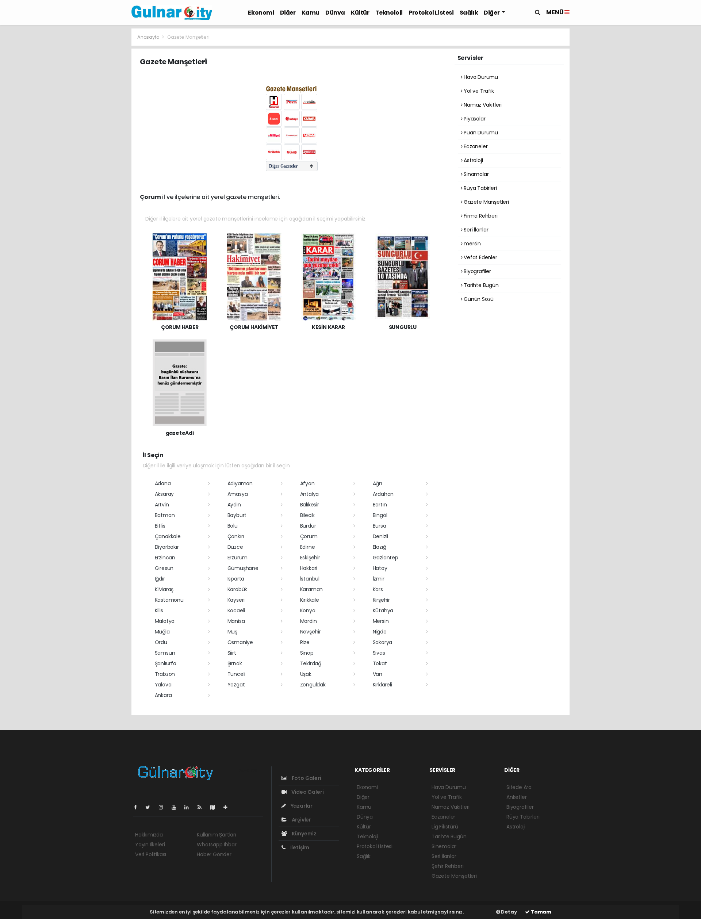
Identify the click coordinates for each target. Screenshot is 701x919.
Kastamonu (169, 600)
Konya (307, 610)
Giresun (164, 568)
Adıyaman (240, 483)
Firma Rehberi (479, 215)
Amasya (237, 494)
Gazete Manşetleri (485, 202)
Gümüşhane (242, 568)
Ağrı (377, 483)
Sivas (379, 652)
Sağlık (469, 12)
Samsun (165, 652)
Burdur (308, 525)
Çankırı (235, 536)
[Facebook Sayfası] (138, 807)
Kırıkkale (309, 600)
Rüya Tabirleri (479, 188)
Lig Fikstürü (445, 826)
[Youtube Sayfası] (177, 807)
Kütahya (383, 610)
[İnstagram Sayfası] (164, 807)
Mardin (308, 621)
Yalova (163, 684)
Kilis (159, 610)
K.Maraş (164, 589)
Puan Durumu (480, 132)
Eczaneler (474, 146)
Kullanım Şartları (216, 834)
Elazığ (379, 547)
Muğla (162, 631)
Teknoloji (389, 12)
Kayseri (236, 600)
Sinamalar (475, 174)
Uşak (305, 674)
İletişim (299, 847)
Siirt (231, 652)
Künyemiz (304, 833)
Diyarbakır (167, 547)
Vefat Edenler (479, 257)
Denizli (380, 536)
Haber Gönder (214, 854)
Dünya (335, 12)
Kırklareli (382, 684)
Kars (378, 589)
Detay (508, 911)
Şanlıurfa (165, 663)
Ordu (161, 642)
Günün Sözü (478, 299)
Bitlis (160, 525)
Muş (232, 631)
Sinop (307, 652)
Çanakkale (168, 536)
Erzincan (165, 557)
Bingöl (380, 515)
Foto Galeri (306, 778)
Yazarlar (301, 805)
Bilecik (307, 515)
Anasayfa (148, 37)
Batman (165, 515)
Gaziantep (385, 557)
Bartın (380, 504)
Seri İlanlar (475, 229)
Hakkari (309, 568)
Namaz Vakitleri (482, 104)
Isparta (236, 578)
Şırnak (234, 663)
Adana (163, 483)
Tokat (380, 663)
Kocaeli (236, 610)
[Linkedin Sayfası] (189, 807)
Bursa (379, 525)
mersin (471, 243)
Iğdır (160, 578)
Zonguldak (313, 684)
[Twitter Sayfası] (150, 807)
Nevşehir (310, 631)
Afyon (307, 483)
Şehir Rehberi (448, 866)
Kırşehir (381, 600)
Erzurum (237, 557)
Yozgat (236, 684)
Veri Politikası (150, 854)
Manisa (236, 621)
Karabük (237, 589)
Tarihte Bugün (480, 285)
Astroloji (472, 160)
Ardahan (383, 494)
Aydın (234, 504)
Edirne (307, 547)
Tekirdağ (310, 663)
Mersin (381, 621)
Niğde (380, 631)
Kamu (310, 12)
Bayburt (237, 515)
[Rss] (202, 807)
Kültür (360, 12)
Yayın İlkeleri (150, 844)
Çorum (309, 536)
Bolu (232, 525)
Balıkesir (309, 504)
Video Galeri (306, 792)
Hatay (380, 568)
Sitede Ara (519, 787)
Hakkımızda (149, 834)
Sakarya (382, 642)
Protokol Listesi (431, 12)
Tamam (540, 911)
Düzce (235, 547)
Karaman (311, 589)
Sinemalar (444, 846)
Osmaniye (240, 642)
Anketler (516, 797)
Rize (305, 642)
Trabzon (165, 674)
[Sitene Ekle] (228, 807)
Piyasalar (473, 118)
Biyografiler (476, 271)
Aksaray (164, 494)
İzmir (378, 578)
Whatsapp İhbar (216, 844)
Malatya (165, 621)
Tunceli (236, 674)
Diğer (288, 12)
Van (377, 674)
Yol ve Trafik (478, 91)
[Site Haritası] (215, 807)
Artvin (162, 504)
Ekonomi (261, 12)
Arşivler (301, 819)
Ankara (163, 695)
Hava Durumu (480, 77)
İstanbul (309, 578)
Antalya (309, 494)
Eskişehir (310, 557)
